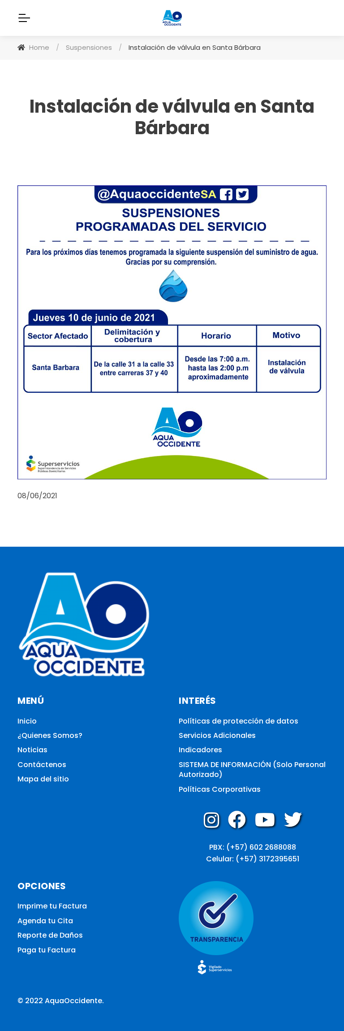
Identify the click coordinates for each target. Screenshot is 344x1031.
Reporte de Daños (50, 935)
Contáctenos (41, 765)
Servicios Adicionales (217, 736)
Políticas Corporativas (220, 789)
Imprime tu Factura (52, 906)
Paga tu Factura (46, 950)
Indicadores (200, 750)
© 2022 (30, 1001)
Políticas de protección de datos (238, 721)
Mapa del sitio (43, 779)
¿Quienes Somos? (49, 736)
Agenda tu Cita (45, 921)
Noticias (32, 750)
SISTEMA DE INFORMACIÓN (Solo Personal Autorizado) (252, 770)
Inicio (27, 721)
